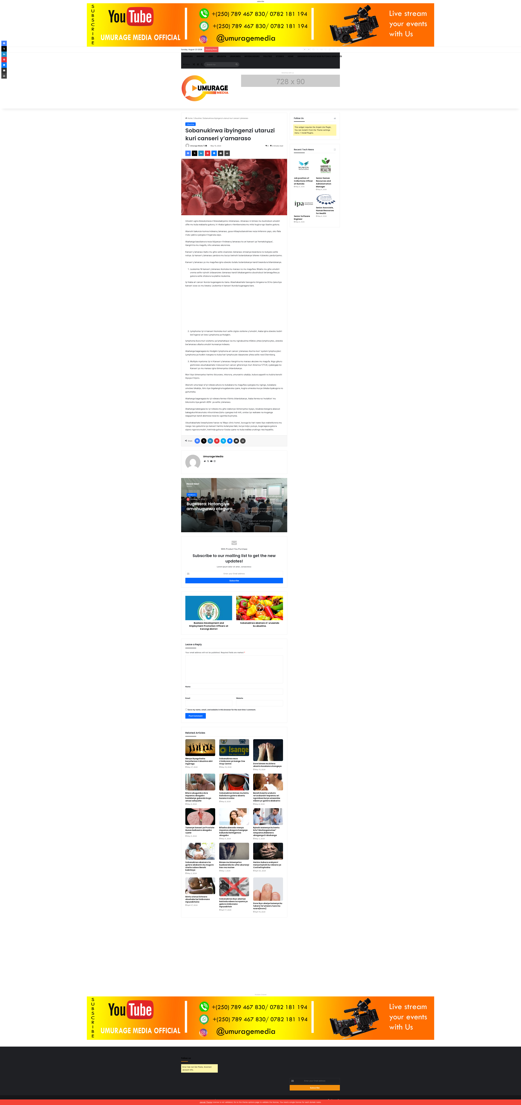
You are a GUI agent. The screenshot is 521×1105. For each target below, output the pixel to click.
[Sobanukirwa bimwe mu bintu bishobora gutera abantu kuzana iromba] (234, 782)
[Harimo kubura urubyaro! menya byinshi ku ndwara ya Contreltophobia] (268, 851)
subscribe (260, 1)
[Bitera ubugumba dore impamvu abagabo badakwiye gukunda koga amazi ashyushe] (200, 782)
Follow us (186, 1058)
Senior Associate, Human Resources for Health (240, 49)
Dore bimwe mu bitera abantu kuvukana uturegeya (267, 765)
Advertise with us (288, 73)
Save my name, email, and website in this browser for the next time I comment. (222, 710)
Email (187, 698)
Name (187, 687)
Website (239, 698)
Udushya (221, 56)
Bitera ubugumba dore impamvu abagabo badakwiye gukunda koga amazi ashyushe (198, 797)
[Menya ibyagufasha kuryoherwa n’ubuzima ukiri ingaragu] (200, 747)
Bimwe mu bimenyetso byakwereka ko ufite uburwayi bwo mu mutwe (234, 865)
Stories (280, 56)
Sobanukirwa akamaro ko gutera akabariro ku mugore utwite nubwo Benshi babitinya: (199, 866)
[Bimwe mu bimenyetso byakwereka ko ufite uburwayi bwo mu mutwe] (234, 851)
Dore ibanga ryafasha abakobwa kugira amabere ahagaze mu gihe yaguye (215, 506)
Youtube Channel (260, 994)
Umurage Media (196, 146)
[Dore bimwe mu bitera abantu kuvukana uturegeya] (268, 750)
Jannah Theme (206, 1102)
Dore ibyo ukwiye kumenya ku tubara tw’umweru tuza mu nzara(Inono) (267, 906)
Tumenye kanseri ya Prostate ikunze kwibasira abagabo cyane (199, 830)
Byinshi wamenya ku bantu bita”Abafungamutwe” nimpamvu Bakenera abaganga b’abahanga (266, 831)
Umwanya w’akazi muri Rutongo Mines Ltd (319, 56)
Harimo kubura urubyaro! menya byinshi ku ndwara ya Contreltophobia (267, 865)
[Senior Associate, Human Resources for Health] (326, 199)
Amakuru (188, 56)
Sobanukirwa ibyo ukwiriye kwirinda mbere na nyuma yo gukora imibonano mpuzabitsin (233, 902)
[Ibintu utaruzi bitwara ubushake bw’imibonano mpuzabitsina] (200, 885)
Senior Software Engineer (302, 217)
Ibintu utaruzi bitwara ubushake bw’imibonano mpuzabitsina (197, 899)
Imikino (200, 56)
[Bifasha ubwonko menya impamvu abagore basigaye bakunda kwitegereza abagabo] (234, 816)
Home (291, 56)
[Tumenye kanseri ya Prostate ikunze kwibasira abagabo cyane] (200, 816)
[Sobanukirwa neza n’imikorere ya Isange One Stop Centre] (234, 747)
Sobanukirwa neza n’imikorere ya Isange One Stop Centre (232, 761)
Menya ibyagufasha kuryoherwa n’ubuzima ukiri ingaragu (199, 761)
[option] (234, 505)
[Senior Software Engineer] (304, 203)
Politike (267, 56)
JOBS (210, 56)
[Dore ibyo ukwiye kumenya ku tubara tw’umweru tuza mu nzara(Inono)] (268, 889)
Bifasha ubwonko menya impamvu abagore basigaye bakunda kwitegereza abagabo (233, 831)
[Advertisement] (234, 310)
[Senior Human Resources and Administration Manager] (326, 165)
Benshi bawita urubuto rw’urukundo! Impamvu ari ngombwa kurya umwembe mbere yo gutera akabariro (266, 797)
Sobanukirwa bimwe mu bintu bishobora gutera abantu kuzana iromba (234, 796)
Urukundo (235, 56)
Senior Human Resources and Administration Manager (323, 182)
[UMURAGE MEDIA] (206, 88)
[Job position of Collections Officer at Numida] (304, 165)
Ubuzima (197, 118)
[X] (208, 461)
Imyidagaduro (252, 56)
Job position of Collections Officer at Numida (303, 181)
